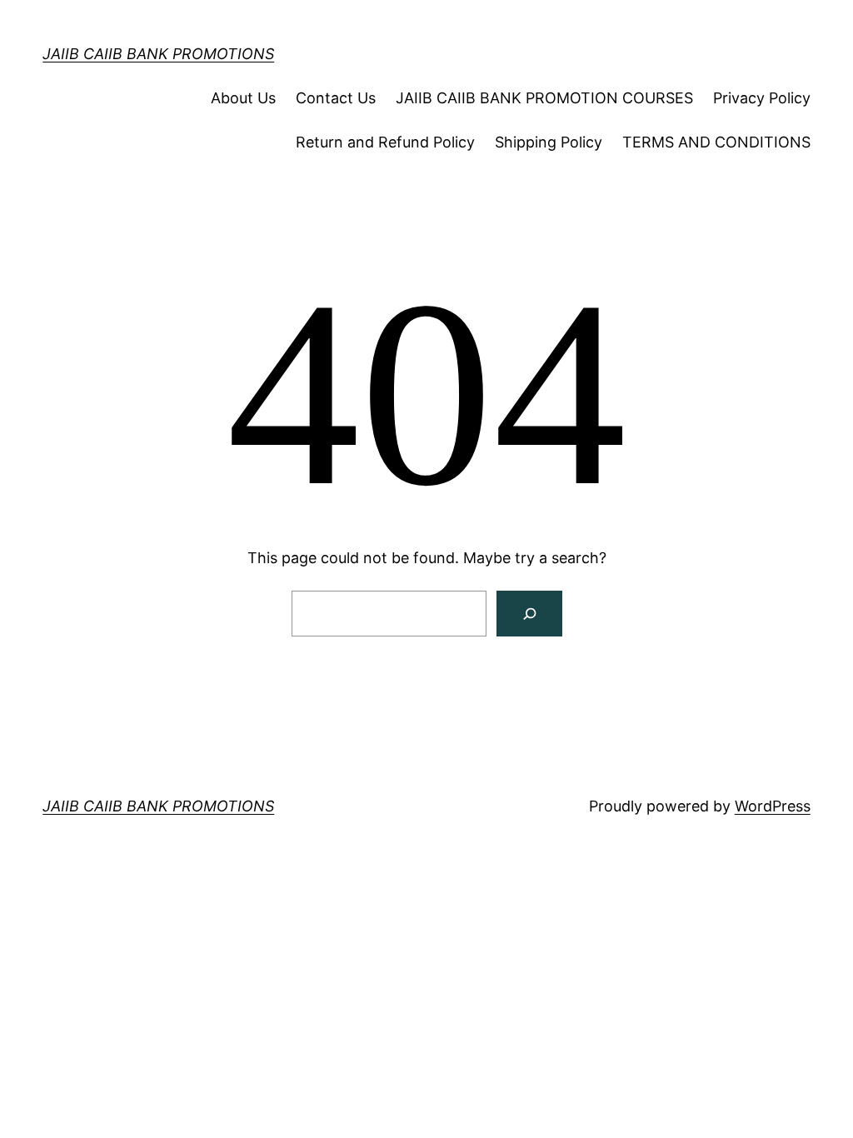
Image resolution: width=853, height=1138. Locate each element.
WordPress (773, 806)
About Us (243, 98)
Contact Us (336, 98)
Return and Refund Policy (385, 142)
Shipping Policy (548, 142)
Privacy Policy (762, 98)
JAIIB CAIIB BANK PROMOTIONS (158, 53)
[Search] (529, 613)
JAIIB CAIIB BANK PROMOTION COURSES (544, 98)
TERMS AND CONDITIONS (716, 142)
